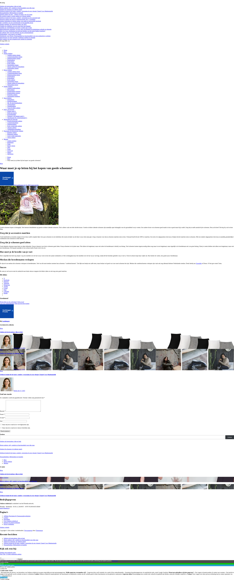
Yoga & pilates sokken (13, 108)
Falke (9, 144)
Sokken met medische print (8, 552)
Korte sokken (11, 63)
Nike (8, 147)
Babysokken (11, 90)
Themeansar (39, 530)
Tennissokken (11, 104)
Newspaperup (28, 530)
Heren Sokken (8, 70)
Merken (6, 139)
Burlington (10, 142)
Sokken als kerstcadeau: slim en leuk (11, 332)
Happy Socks (11, 146)
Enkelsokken (11, 60)
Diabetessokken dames (13, 58)
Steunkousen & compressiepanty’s (17, 118)
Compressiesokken (12, 123)
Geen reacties (35, 185)
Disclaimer (7, 519)
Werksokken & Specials (10, 119)
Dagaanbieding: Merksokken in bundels (11, 457)
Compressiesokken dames (14, 57)
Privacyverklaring (9, 524)
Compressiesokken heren (14, 73)
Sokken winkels (4, 44)
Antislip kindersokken (13, 88)
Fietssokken (10, 99)
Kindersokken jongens (13, 91)
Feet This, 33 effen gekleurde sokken (10, 554)
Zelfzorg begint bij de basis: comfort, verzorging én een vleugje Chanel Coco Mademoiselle (28, 374)
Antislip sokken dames (13, 55)
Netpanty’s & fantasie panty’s (15, 116)
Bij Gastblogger (19, 185)
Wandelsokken (11, 106)
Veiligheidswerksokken (14, 129)
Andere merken (11, 141)
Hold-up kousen (12, 113)
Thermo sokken (11, 127)
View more (115, 561)
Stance (9, 152)
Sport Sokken (8, 98)
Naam (2, 414)
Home (5, 50)
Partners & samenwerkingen (12, 522)
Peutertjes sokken (12, 94)
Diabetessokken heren (13, 75)
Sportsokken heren (12, 81)
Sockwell (10, 151)
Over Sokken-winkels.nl (11, 521)
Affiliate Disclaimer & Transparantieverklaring (17, 516)
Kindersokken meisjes (13, 93)
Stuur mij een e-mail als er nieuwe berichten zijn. (16, 428)
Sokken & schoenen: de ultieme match (12, 353)
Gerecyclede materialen (14, 136)
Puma (9, 149)
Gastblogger (6, 321)
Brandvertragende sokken (14, 121)
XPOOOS (10, 154)
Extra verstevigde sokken (14, 126)
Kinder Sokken (8, 86)
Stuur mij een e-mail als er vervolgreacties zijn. (15, 424)
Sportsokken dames (13, 65)
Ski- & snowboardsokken (14, 103)
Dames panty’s (11, 111)
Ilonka (16, 348)
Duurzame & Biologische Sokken (13, 131)
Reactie (2, 411)
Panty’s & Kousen (9, 109)
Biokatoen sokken (12, 134)
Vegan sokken (11, 137)
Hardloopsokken (12, 101)
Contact (6, 517)
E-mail (2, 417)
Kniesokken (10, 62)
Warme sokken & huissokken (15, 66)
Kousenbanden (11, 114)
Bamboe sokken (12, 132)
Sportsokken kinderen (13, 96)
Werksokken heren (12, 85)
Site (1, 421)
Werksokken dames (13, 68)
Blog (5, 52)
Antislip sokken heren (13, 71)
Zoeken (2, 434)
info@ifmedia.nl (4, 508)
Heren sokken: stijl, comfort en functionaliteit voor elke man (17, 445)
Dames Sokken (8, 53)
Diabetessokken (11, 124)
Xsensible (199, 263)
